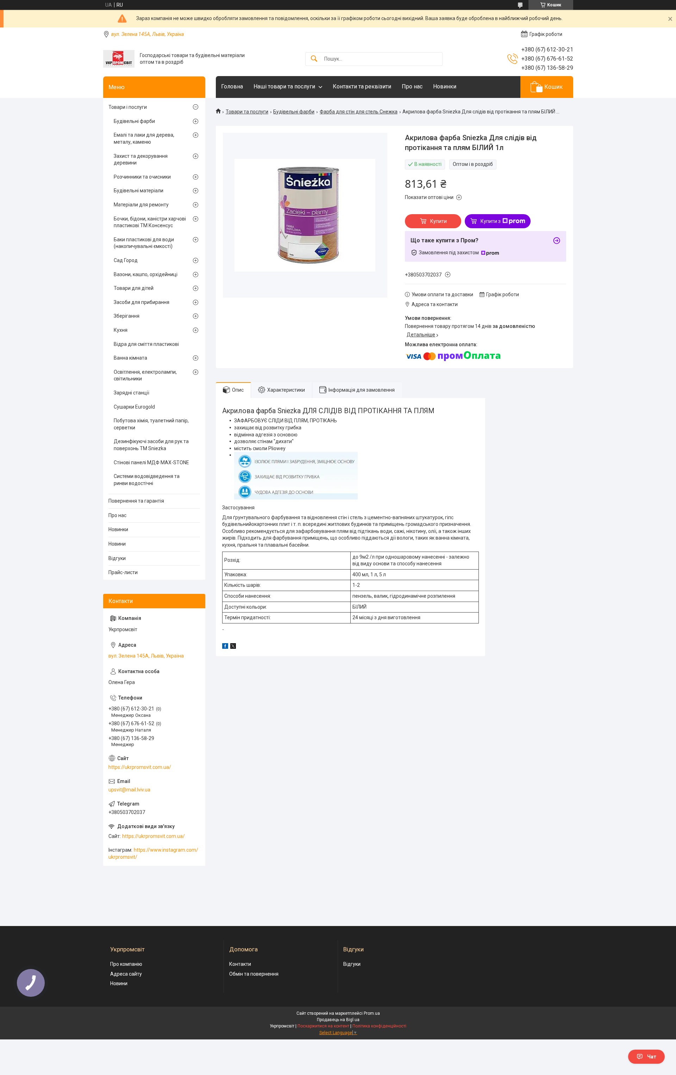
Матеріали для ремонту (141, 204)
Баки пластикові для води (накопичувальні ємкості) (144, 243)
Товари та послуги (247, 111)
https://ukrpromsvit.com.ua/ (139, 767)
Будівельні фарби (293, 111)
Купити (438, 221)
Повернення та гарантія (136, 501)
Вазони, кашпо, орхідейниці (145, 274)
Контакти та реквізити (362, 86)
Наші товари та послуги (284, 86)
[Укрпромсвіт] (118, 59)
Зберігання (126, 316)
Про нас (412, 86)
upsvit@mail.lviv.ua (129, 790)
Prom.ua (372, 1013)
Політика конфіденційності (379, 1026)
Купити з (491, 221)
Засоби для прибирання (141, 302)
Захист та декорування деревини (141, 159)
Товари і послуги (127, 107)
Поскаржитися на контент (323, 1026)
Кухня (120, 330)
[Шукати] (314, 59)
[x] (233, 647)
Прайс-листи (123, 572)
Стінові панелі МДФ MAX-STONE (151, 462)
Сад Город (126, 260)
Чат (651, 1057)
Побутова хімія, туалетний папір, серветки (151, 424)
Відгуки (117, 558)
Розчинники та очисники (142, 177)
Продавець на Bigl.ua (338, 1019)
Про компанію (126, 964)
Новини (117, 544)
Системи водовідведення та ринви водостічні (147, 479)
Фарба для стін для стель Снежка (359, 111)
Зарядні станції (131, 393)
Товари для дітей (134, 288)
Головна (232, 86)
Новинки (444, 86)
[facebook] (225, 647)
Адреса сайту (126, 974)
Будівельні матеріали (138, 190)
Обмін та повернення (253, 974)
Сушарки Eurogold (134, 407)
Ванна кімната (130, 358)
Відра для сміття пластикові (146, 344)
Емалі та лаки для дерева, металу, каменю (144, 138)
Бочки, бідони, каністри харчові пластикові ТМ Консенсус (150, 222)
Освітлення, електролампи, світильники (145, 375)
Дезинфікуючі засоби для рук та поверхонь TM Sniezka (151, 445)
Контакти (240, 964)
